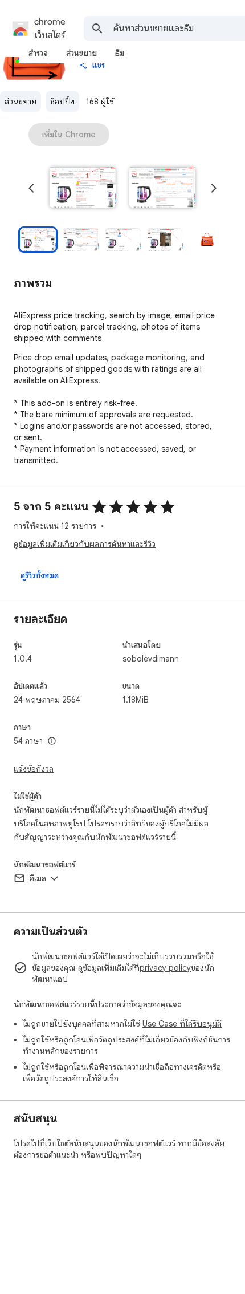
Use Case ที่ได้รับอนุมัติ (182, 1024)
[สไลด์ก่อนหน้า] (31, 188)
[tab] (38, 53)
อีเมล (38, 878)
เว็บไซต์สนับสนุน (72, 1143)
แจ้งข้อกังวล (34, 769)
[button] (82, 188)
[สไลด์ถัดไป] (213, 188)
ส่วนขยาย (20, 101)
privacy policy (165, 968)
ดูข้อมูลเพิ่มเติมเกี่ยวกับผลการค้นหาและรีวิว (85, 544)
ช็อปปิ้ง (62, 101)
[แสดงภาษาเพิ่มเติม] (52, 741)
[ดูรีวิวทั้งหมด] (40, 575)
